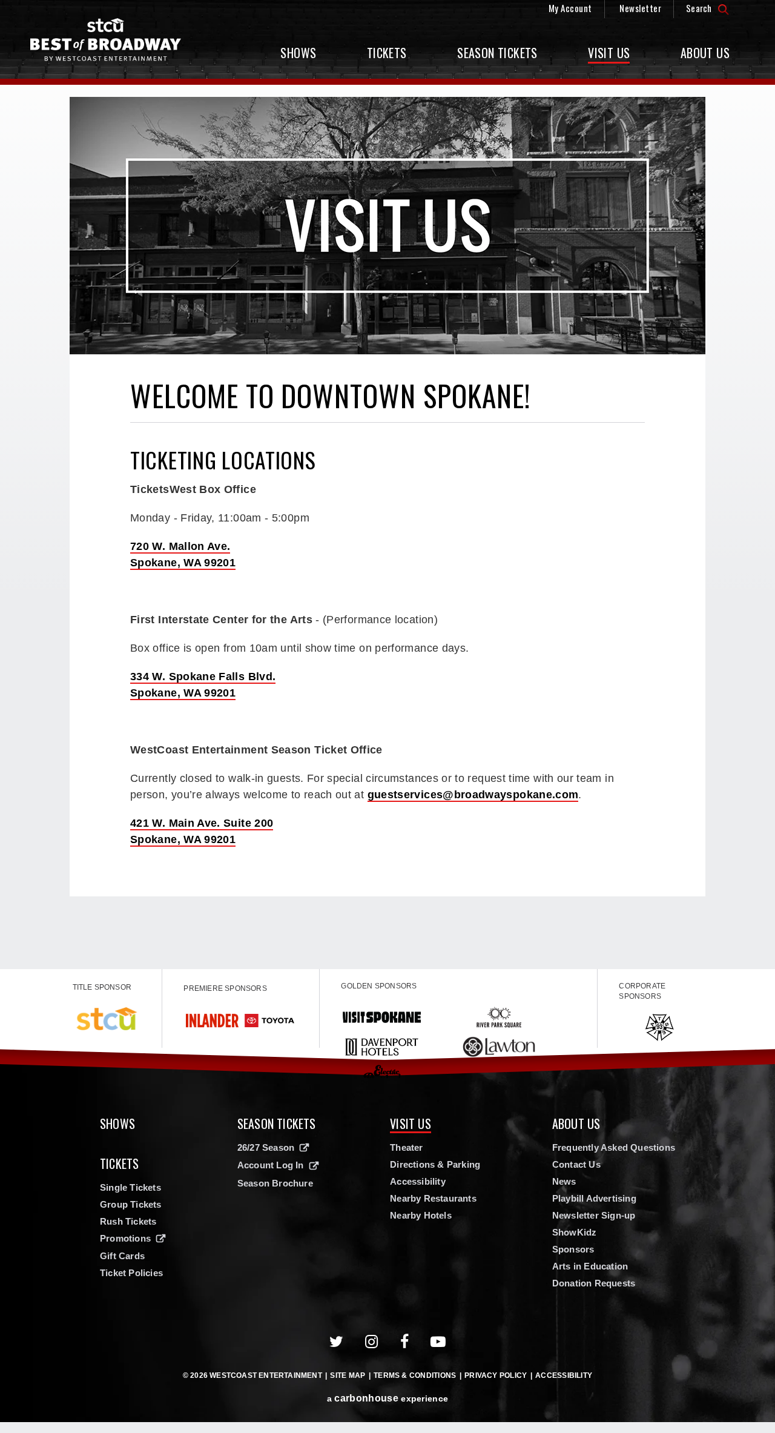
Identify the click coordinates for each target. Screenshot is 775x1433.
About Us (705, 53)
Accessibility (418, 1181)
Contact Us (576, 1164)
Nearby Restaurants (433, 1198)
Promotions (125, 1238)
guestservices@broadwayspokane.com (473, 795)
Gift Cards (122, 1256)
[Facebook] (404, 1341)
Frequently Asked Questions (613, 1147)
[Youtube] (438, 1341)
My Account (570, 8)
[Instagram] (371, 1341)
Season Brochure (275, 1183)
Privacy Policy (495, 1375)
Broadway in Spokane (106, 39)
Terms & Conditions (415, 1375)
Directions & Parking (435, 1164)
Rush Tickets (128, 1221)
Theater (406, 1147)
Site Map (347, 1375)
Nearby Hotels (421, 1215)
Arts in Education (590, 1266)
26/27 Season (265, 1147)
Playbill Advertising (594, 1198)
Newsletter (640, 8)
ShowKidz (574, 1232)
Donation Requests (593, 1283)
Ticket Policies (131, 1273)
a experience (387, 1398)
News (564, 1181)
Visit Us (609, 53)
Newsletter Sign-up (594, 1215)
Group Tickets (131, 1204)
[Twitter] (336, 1341)
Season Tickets (497, 53)
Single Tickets (130, 1187)
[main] (387, 527)
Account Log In (270, 1165)
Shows (298, 53)
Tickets (387, 53)
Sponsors (573, 1249)
